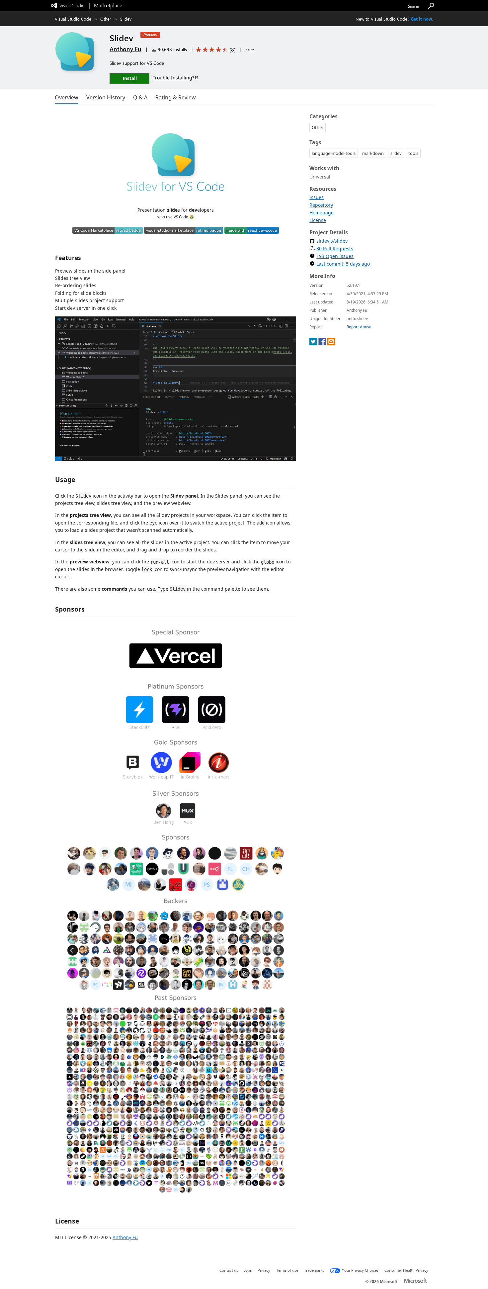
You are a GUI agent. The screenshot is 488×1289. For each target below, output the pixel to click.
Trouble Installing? (173, 77)
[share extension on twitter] (313, 343)
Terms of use (287, 1270)
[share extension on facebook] (322, 343)
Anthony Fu (125, 49)
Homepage (321, 212)
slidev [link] (396, 153)
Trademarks (314, 1270)
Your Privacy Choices (360, 1270)
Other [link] (317, 127)
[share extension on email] (331, 343)
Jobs (248, 1270)
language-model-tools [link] (334, 153)
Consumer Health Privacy (406, 1270)
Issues (316, 197)
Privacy (264, 1270)
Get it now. (422, 19)
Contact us (228, 1270)
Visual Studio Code (73, 19)
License (317, 220)
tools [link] (413, 153)
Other (105, 19)
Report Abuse (359, 327)
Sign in (413, 6)
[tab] (66, 97)
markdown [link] (373, 153)
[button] (431, 6)
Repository (321, 205)
